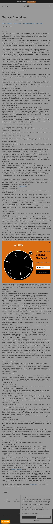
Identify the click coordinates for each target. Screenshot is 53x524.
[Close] (49, 242)
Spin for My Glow (43, 272)
